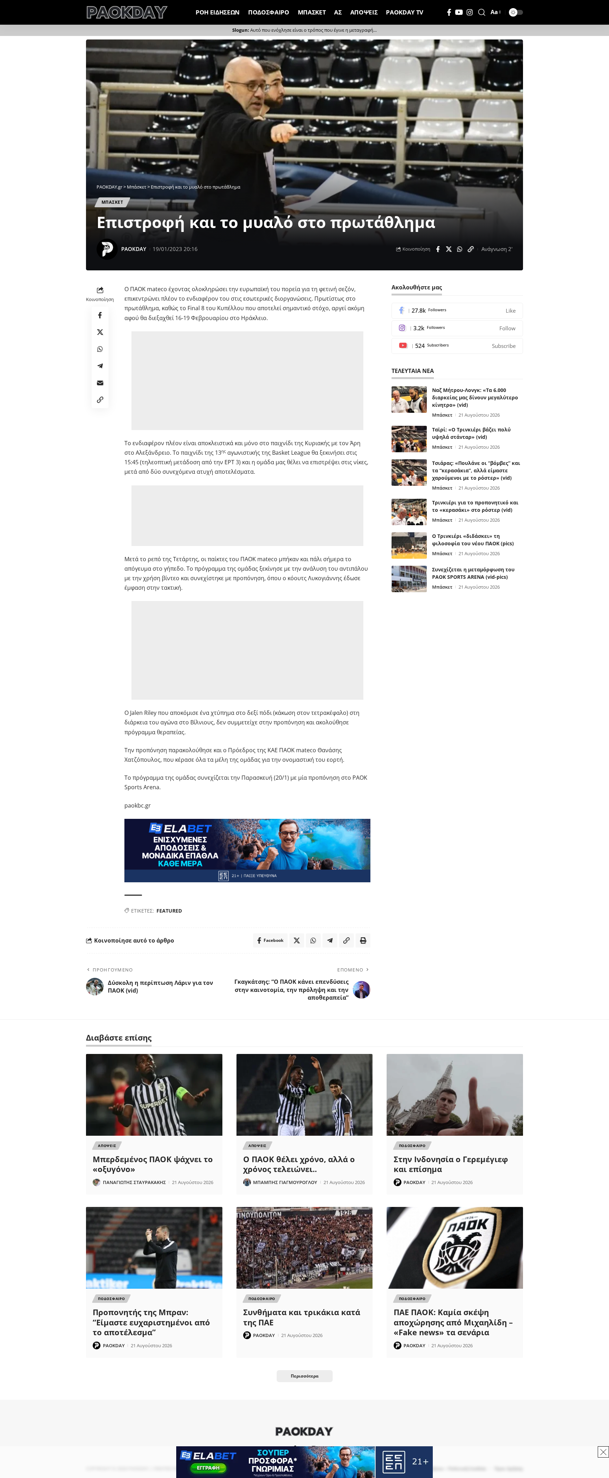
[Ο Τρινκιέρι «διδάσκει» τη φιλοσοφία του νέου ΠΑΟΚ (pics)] (409, 545)
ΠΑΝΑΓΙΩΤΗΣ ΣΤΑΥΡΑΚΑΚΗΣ (134, 1182)
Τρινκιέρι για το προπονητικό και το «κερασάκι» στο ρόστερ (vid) (475, 506)
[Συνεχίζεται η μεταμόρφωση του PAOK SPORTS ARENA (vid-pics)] (409, 579)
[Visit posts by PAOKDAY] (107, 249)
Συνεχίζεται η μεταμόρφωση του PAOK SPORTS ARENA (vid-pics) (473, 573)
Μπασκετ (112, 202)
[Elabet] (247, 850)
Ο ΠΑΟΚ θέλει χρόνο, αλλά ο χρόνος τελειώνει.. (299, 1164)
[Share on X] (449, 249)
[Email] (100, 382)
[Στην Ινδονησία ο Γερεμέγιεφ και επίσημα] (455, 1095)
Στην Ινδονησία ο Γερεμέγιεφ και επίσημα (451, 1164)
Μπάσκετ (442, 415)
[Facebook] (449, 12)
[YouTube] (459, 12)
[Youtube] (457, 346)
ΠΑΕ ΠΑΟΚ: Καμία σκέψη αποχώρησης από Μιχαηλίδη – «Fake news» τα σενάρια (453, 1322)
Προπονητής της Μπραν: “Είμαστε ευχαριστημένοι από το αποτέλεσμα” (151, 1322)
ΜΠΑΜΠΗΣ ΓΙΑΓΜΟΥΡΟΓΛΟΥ (285, 1182)
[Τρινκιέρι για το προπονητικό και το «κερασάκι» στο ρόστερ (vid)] (409, 512)
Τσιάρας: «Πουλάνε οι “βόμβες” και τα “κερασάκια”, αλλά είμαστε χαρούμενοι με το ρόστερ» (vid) (476, 470)
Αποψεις (107, 1145)
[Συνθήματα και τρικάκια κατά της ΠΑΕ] (304, 1248)
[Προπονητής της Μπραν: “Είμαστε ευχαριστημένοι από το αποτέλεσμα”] (154, 1248)
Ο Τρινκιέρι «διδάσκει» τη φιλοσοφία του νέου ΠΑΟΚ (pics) (473, 540)
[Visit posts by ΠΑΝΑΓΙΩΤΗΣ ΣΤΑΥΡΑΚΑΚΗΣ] (96, 1182)
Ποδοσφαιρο (412, 1145)
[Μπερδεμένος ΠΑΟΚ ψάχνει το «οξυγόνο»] (154, 1095)
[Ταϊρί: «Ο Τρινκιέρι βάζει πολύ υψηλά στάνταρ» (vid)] (409, 439)
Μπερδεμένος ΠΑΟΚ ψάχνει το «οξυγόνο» (153, 1164)
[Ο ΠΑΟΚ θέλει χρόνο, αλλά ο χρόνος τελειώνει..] (304, 1095)
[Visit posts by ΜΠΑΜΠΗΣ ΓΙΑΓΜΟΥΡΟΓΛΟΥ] (247, 1182)
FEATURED (169, 910)
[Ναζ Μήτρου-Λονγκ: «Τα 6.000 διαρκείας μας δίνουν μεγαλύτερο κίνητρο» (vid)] (409, 399)
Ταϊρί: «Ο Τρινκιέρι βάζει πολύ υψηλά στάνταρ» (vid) (471, 433)
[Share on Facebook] (438, 249)
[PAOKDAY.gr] (127, 12)
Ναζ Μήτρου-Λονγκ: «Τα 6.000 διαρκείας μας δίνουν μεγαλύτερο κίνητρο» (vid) (475, 397)
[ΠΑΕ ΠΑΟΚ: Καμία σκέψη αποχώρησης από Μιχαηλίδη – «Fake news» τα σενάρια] (455, 1248)
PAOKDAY (133, 248)
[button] (481, 12)
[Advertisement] (248, 380)
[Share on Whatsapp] (460, 249)
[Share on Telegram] (100, 365)
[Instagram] (470, 12)
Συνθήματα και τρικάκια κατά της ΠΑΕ (301, 1317)
